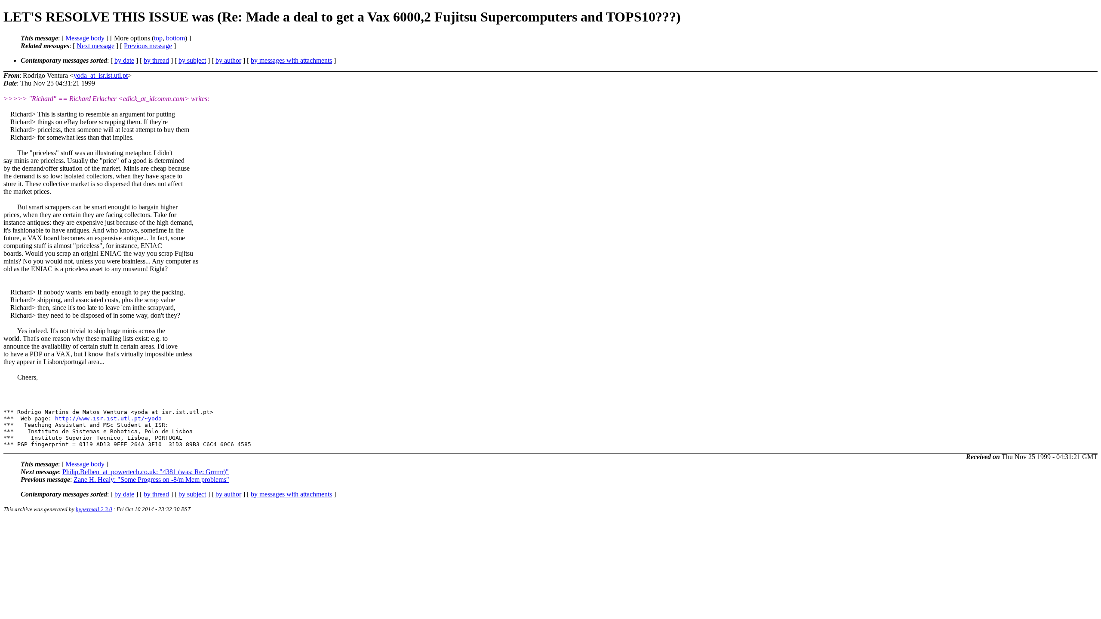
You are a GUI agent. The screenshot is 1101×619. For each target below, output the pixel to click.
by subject (192, 60)
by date (124, 60)
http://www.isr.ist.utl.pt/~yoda (108, 418)
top (158, 38)
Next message (95, 45)
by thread (156, 60)
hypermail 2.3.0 (94, 509)
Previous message (148, 45)
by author (228, 60)
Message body (85, 38)
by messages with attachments (291, 60)
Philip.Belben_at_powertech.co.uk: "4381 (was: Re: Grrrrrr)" (145, 471)
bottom (175, 38)
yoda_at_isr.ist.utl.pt (101, 75)
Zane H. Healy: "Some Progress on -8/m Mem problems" (151, 479)
